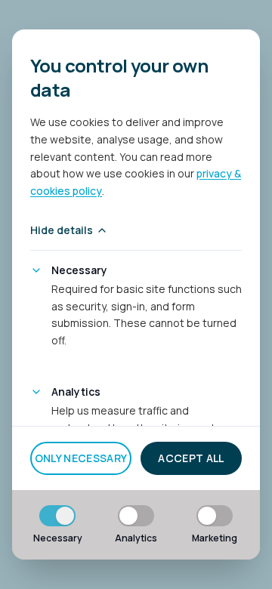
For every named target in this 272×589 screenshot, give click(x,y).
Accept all (191, 458)
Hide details (61, 230)
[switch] (57, 515)
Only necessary (81, 458)
